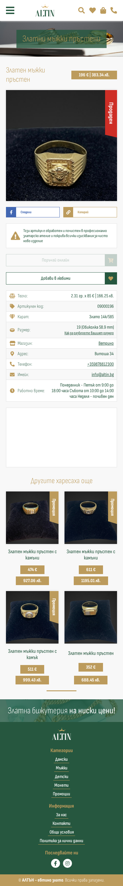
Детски (61, 777)
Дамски (61, 759)
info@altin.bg (103, 375)
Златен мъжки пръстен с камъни (32, 554)
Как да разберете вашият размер (89, 332)
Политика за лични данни (61, 841)
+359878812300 (100, 364)
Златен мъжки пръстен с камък (32, 654)
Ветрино (106, 343)
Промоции (61, 794)
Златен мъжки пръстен (91, 653)
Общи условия (62, 832)
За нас (61, 815)
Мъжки (61, 768)
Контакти (61, 823)
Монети (61, 785)
